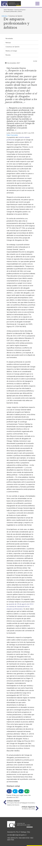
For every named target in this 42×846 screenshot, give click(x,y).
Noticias (8, 43)
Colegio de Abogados (11, 3)
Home (5, 10)
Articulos (4, 16)
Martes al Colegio (11, 51)
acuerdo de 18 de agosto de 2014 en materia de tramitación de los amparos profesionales (20, 606)
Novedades (10, 10)
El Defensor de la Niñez (28, 809)
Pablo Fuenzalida (12, 135)
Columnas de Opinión (19, 10)
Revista (8, 55)
